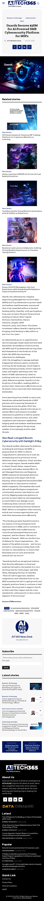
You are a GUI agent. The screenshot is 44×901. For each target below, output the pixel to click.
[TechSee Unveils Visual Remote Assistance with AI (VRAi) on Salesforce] (22, 193)
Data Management (8, 851)
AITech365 (35, 608)
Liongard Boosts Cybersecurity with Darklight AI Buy (21, 439)
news (27, 613)
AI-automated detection (20, 608)
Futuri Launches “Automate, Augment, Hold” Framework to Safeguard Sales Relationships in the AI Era (15, 727)
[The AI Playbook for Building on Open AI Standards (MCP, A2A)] (36, 686)
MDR (16, 613)
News (22, 21)
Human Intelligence (9, 869)
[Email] (29, 47)
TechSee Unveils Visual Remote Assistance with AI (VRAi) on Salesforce (22, 212)
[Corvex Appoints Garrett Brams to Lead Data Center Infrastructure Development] (36, 713)
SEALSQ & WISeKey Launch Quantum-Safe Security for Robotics (32, 748)
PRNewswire (15, 601)
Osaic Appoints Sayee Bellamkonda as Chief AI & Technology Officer (14, 701)
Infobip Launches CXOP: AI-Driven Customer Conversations (11, 748)
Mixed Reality (6, 132)
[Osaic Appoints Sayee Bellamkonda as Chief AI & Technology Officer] (36, 700)
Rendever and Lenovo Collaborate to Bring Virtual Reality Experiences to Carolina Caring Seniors (21, 250)
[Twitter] (19, 47)
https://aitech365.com (22, 640)
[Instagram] (10, 799)
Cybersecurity (30, 18)
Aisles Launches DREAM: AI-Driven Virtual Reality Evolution (21, 175)
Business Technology (14, 18)
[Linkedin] (24, 47)
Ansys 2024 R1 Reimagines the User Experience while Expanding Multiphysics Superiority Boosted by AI (21, 289)
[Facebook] (14, 47)
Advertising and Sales (9, 722)
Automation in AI (7, 861)
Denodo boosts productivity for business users (20, 848)
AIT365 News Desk (14, 41)
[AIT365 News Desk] (22, 626)
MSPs (22, 613)
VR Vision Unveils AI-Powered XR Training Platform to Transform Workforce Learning (21, 137)
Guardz (37, 587)
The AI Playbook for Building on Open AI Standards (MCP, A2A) (12, 687)
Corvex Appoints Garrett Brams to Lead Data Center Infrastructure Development (14, 714)
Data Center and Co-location (12, 708)
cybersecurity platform (24, 611)
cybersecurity (9, 611)
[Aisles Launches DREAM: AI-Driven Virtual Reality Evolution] (22, 156)
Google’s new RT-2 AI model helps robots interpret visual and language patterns (22, 865)
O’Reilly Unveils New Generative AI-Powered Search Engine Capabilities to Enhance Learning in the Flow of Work (21, 856)
